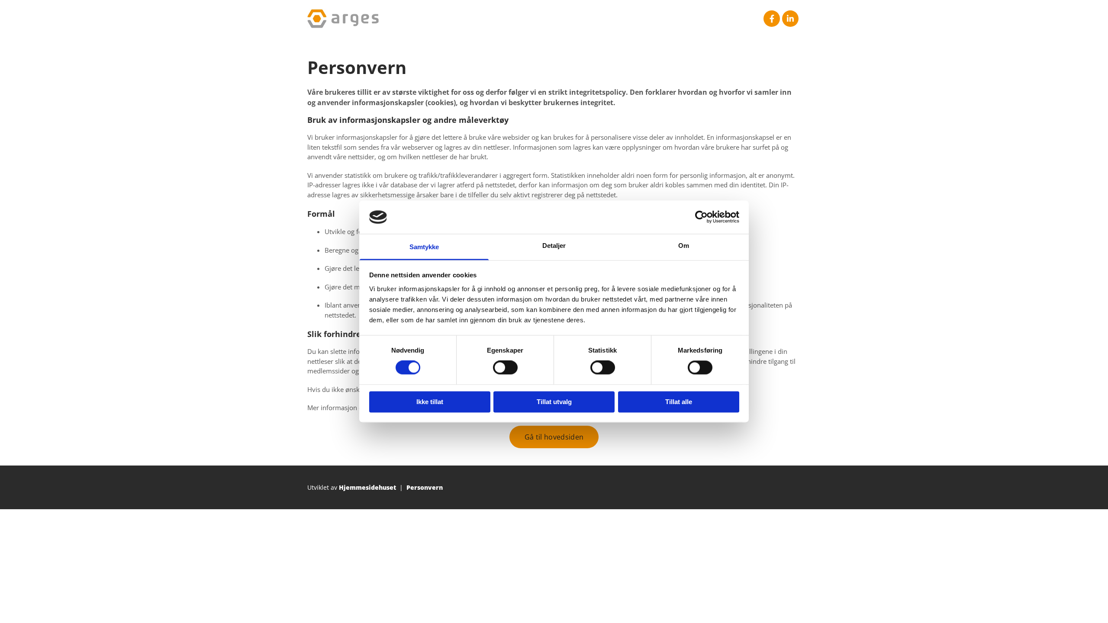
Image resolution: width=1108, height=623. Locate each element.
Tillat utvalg (554, 401)
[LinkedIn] (790, 18)
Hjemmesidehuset (367, 487)
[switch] (505, 368)
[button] (554, 437)
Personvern (424, 487)
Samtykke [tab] (424, 246)
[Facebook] (771, 18)
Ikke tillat (429, 401)
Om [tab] (683, 245)
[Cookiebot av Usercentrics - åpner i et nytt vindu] (701, 217)
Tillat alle (678, 401)
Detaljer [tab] (554, 245)
